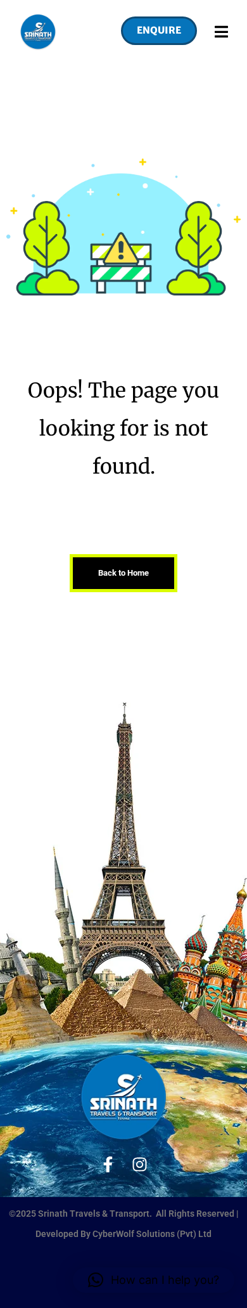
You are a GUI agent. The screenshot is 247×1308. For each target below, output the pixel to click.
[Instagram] (140, 1164)
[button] (152, 32)
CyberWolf (114, 1234)
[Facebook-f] (108, 1164)
